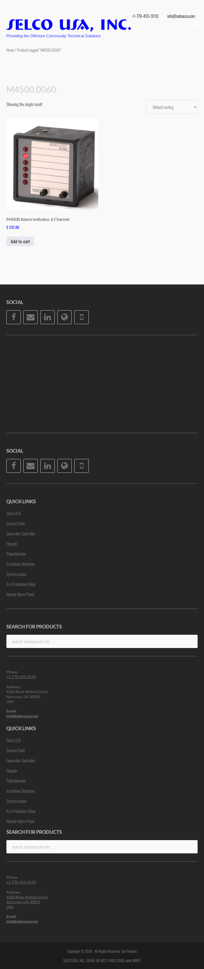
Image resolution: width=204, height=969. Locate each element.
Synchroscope (16, 574)
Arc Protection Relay (20, 584)
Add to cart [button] (20, 241)
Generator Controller (20, 533)
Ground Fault (15, 523)
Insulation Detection (20, 564)
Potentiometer (16, 554)
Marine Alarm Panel (20, 594)
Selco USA (13, 513)
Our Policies (129, 951)
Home (10, 50)
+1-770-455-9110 (145, 16)
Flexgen (11, 543)
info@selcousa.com (181, 16)
